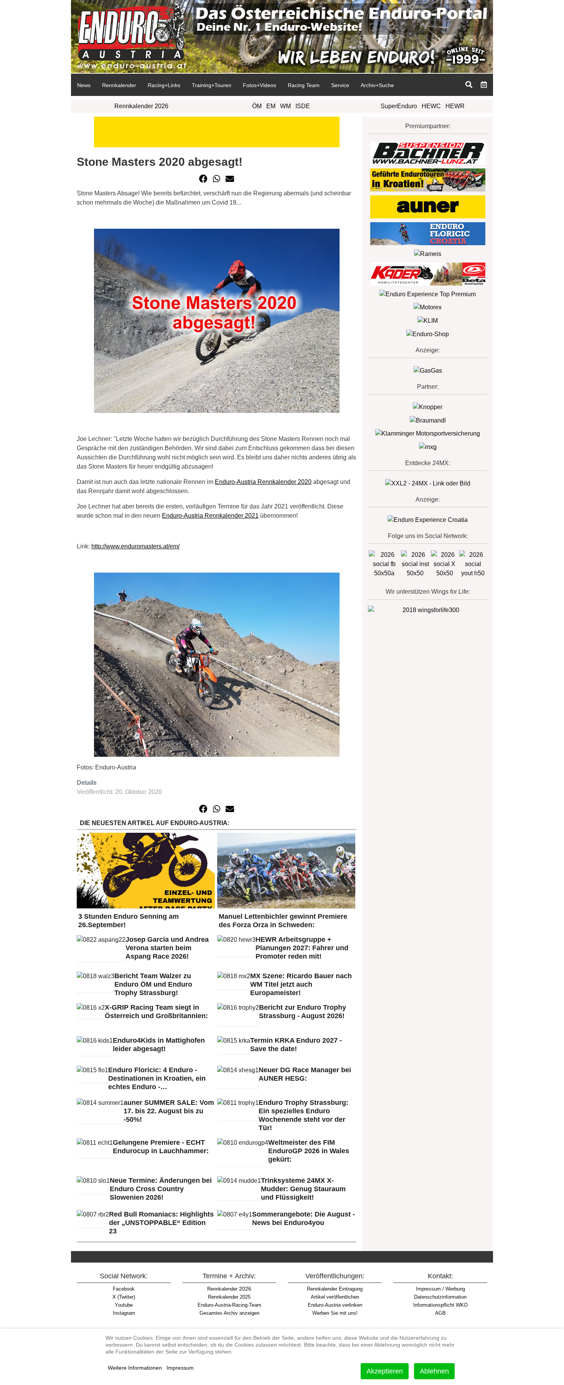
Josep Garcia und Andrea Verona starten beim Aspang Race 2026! (167, 948)
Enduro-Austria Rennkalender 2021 (210, 515)
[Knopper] (427, 406)
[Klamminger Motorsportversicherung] (427, 433)
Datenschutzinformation (440, 1297)
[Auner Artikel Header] (217, 131)
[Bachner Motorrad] (427, 152)
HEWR (455, 106)
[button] (203, 179)
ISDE (302, 106)
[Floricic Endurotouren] (427, 233)
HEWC (431, 106)
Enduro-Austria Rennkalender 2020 (263, 482)
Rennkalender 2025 (229, 1297)
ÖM (257, 106)
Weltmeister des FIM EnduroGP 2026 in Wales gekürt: (308, 1151)
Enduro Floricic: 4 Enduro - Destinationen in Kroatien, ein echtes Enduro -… (157, 1078)
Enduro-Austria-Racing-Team (229, 1305)
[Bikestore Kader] (427, 273)
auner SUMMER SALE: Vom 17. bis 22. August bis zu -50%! (169, 1111)
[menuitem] (83, 85)
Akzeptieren (384, 1371)
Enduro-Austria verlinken (335, 1305)
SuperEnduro (399, 106)
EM (270, 106)
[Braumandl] (428, 420)
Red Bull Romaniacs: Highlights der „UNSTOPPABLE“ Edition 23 (161, 1222)
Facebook (124, 1289)
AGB (440, 1313)
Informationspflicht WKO (440, 1305)
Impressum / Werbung (440, 1289)
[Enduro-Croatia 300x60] (427, 179)
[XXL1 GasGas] (428, 370)
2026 (229, 1289)
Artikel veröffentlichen (335, 1297)
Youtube (124, 1305)
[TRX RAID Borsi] (428, 446)
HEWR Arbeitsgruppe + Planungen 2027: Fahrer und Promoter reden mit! (302, 948)
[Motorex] (428, 307)
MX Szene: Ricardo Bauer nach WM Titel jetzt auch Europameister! (301, 984)
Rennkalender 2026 (141, 106)
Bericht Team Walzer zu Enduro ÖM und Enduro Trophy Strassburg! (153, 984)
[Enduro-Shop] (427, 333)
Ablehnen (434, 1371)
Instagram (124, 1313)
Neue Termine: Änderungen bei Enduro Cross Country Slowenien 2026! (161, 1189)
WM (285, 106)
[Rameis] (427, 253)
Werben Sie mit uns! (335, 1313)
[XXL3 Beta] (428, 519)
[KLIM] (427, 320)
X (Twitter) (123, 1297)
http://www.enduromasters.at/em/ (135, 546)
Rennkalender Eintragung (335, 1289)
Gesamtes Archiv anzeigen (229, 1313)
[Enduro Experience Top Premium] (427, 294)
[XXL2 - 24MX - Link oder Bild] (427, 483)
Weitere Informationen (135, 1368)
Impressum (180, 1368)
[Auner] (427, 206)
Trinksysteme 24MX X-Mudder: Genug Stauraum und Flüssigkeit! (303, 1189)
